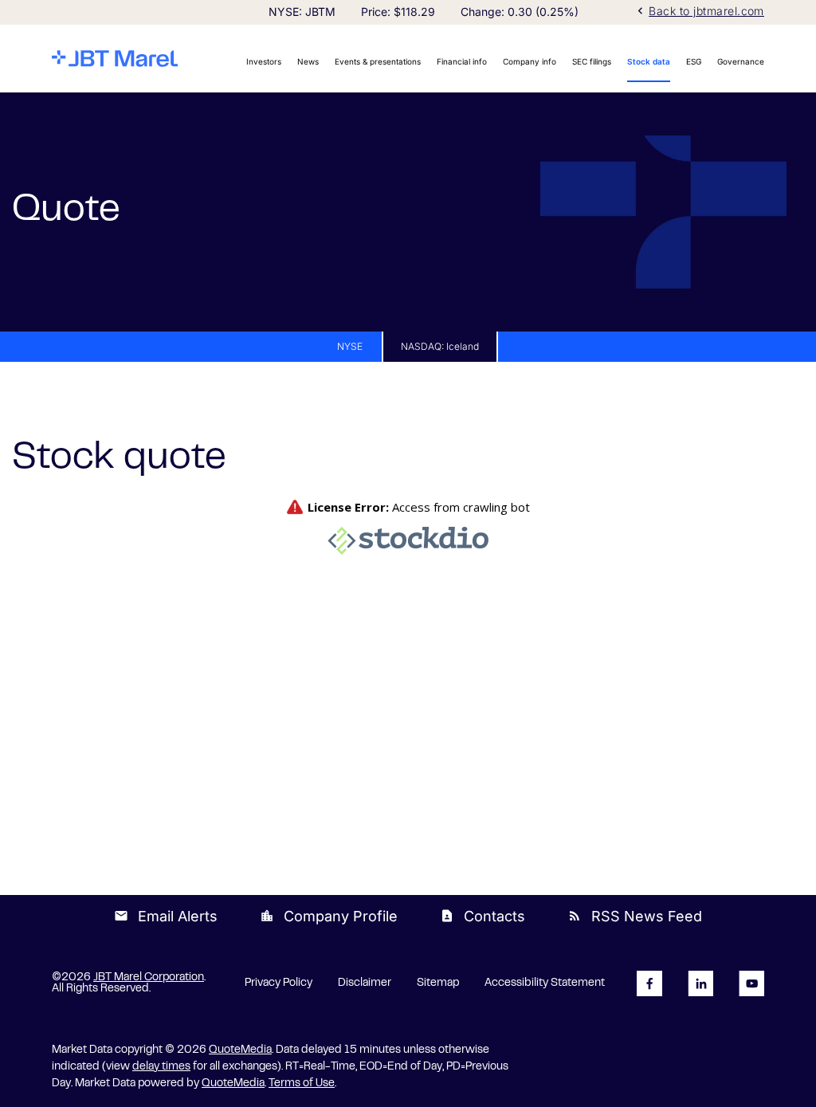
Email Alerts (166, 916)
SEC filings (591, 61)
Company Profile (329, 916)
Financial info (462, 61)
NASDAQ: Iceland (440, 346)
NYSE (350, 346)
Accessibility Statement (544, 983)
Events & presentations (378, 61)
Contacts (482, 916)
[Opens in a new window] (649, 983)
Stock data (648, 61)
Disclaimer (364, 983)
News (308, 61)
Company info (529, 61)
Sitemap (438, 983)
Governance (740, 61)
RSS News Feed (634, 916)
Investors (263, 61)
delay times (161, 1067)
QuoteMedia (240, 1050)
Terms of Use (302, 1084)
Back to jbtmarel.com (699, 10)
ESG (693, 61)
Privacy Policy (278, 983)
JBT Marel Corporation (148, 978)
